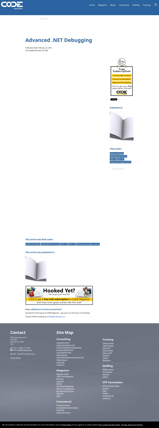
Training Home (108, 343)
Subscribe (60, 381)
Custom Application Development (69, 347)
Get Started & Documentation (67, 408)
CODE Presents (108, 346)
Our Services (107, 372)
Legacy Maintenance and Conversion (70, 357)
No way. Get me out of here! (132, 425)
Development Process (118, 156)
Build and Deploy (116, 153)
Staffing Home (108, 369)
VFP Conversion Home (111, 386)
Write (58, 396)
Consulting (124, 5)
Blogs (113, 5)
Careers (105, 377)
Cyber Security (61, 355)
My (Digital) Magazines (65, 386)
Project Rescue (61, 360)
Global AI (106, 355)
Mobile (59, 384)
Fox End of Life (108, 396)
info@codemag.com (24, 350)
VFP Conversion (113, 382)
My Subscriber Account (65, 391)
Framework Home (63, 405)
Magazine (102, 5)
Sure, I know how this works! (109, 425)
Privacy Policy (15, 358)
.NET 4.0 (113, 159)
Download (60, 410)
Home (92, 5)
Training (147, 5)
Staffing (136, 5)
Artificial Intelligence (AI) (65, 345)
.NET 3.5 (121, 159)
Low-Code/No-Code (63, 352)
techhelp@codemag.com (56, 316)
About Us (106, 374)
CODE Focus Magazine (64, 376)
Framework (63, 401)
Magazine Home (62, 374)
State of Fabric (108, 350)
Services (106, 388)
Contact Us (60, 365)
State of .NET (107, 353)
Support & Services (63, 412)
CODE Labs (60, 362)
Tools (104, 391)
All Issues (59, 379)
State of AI (106, 348)
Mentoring (106, 360)
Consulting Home (62, 343)
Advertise (59, 393)
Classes (105, 358)
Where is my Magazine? (65, 389)
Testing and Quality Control (120, 162)
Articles (105, 393)
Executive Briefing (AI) (64, 350)
